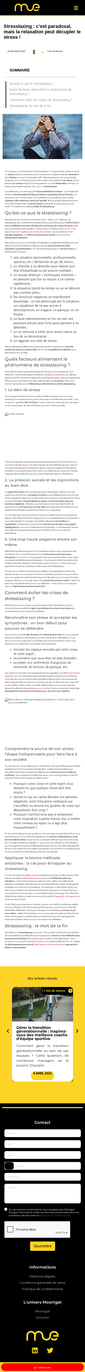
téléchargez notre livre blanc (47, 944)
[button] (7, 1031)
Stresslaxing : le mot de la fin (30, 106)
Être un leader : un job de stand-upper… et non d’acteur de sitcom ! (40, 1031)
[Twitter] (50, 1350)
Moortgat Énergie (35, 938)
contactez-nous (12, 941)
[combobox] (9, 1166)
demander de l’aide (17, 899)
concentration (58, 374)
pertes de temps (50, 563)
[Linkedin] (35, 1350)
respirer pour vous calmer (38, 688)
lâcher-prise (66, 557)
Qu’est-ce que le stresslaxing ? (31, 84)
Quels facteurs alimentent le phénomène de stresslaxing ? (40, 92)
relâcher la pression (31, 878)
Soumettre (43, 1246)
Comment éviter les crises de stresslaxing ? (41, 100)
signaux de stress (30, 465)
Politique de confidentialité (55, 1215)
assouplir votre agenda (66, 896)
